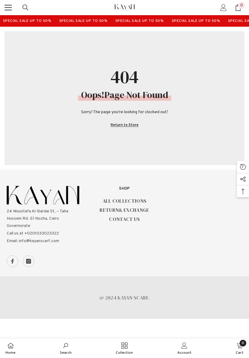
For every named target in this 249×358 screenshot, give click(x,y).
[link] (65, 348)
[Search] (25, 7)
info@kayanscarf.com (39, 241)
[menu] (8, 7)
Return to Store (124, 125)
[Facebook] (12, 261)
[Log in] (223, 7)
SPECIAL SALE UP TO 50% (25, 21)
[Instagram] (28, 261)
